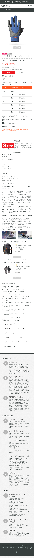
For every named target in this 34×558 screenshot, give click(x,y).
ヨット (13, 333)
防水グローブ (8, 328)
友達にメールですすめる (10, 126)
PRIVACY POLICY (21, 548)
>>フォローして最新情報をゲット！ (18, 536)
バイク (25, 342)
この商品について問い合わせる (12, 123)
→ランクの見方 (19, 72)
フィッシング (15, 342)
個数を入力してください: (8, 76)
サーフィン (7, 337)
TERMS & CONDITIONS (8, 548)
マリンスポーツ (19, 337)
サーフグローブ (23, 324)
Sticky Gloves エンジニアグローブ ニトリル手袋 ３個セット (23, 267)
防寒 (6, 333)
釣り (6, 342)
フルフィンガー (20, 328)
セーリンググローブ (10, 324)
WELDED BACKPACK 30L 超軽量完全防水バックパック (23, 246)
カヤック (22, 333)
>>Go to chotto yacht (18, 527)
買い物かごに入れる (18, 87)
